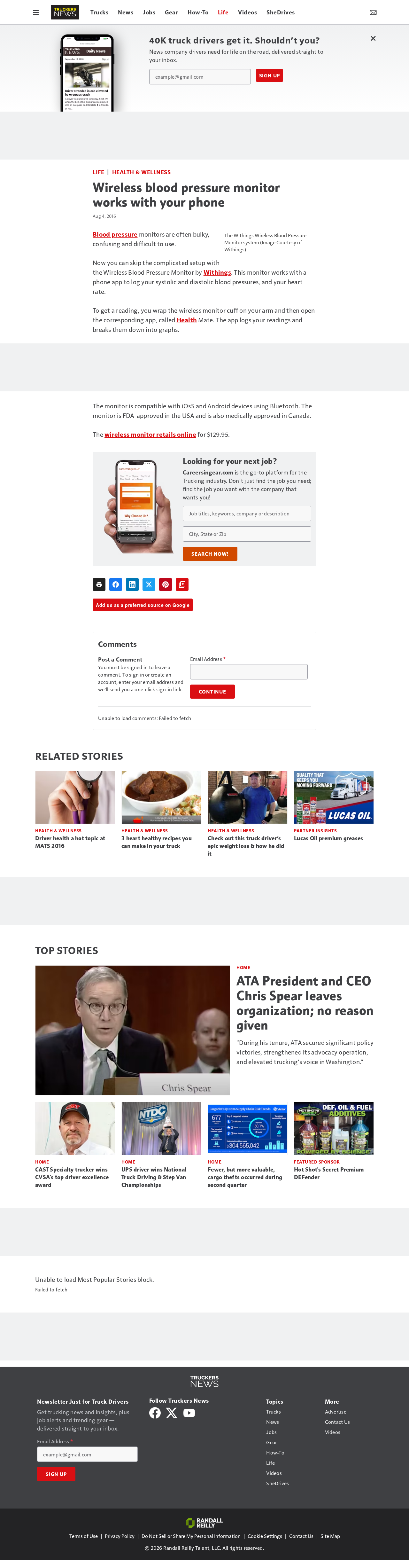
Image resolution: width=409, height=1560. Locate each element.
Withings (217, 272)
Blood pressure (115, 234)
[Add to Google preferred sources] (182, 584)
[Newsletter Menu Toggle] (373, 12)
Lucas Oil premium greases (328, 838)
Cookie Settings (265, 1536)
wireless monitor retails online (150, 434)
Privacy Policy (120, 1536)
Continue (212, 691)
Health (187, 320)
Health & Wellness (141, 172)
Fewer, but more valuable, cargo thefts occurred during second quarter (245, 1177)
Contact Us (301, 1536)
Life (98, 172)
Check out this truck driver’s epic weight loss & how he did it (246, 846)
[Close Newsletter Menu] (373, 38)
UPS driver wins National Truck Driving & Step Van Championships (153, 1177)
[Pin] (165, 584)
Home (243, 967)
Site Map (330, 1536)
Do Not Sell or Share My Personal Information (191, 1536)
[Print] (99, 584)
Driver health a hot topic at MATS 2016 (70, 842)
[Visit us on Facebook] (155, 1411)
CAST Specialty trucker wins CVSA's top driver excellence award (72, 1177)
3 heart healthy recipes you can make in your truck (156, 842)
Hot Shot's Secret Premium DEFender (329, 1173)
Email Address (208, 659)
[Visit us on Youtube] (189, 1411)
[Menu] (36, 12)
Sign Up (269, 75)
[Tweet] (149, 584)
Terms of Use (83, 1536)
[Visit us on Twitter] (172, 1411)
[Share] (115, 584)
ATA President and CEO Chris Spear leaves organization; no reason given (305, 1003)
